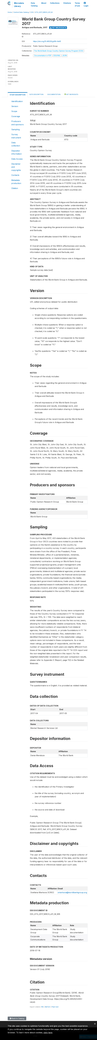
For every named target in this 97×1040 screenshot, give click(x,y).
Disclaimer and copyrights (16, 167)
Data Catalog (34, 4)
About (43, 3)
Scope (14, 111)
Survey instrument (16, 136)
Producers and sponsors (17, 123)
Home (10, 12)
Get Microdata (59, 28)
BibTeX (47, 1007)
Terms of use (77, 4)
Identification (17, 101)
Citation (14, 188)
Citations (67, 3)
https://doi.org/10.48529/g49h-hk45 (47, 41)
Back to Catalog (17, 1018)
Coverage (15, 116)
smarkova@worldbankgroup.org (72, 892)
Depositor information (16, 152)
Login (86, 6)
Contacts (15, 175)
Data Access (17, 159)
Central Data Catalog (21, 12)
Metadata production (16, 181)
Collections (55, 3)
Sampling (15, 129)
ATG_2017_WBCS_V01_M (44, 12)
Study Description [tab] (17, 95)
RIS (42, 1007)
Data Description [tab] (36, 94)
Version (14, 106)
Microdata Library (19, 4)
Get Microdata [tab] (72, 94)
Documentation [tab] (53, 94)
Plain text (55, 1007)
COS (31, 12)
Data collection (15, 144)
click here (48, 1032)
